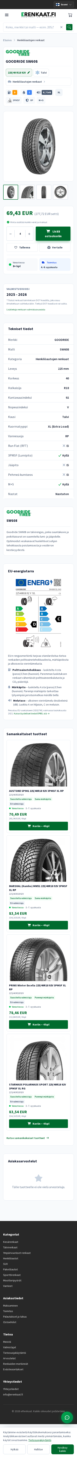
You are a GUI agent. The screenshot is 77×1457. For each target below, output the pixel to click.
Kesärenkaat (10, 1242)
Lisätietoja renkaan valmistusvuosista (26, 309)
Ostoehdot (9, 1322)
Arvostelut (9, 1358)
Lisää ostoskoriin (53, 233)
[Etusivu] (38, 15)
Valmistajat (9, 1347)
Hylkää (14, 1449)
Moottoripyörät (12, 1280)
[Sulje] (61, 27)
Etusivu (7, 40)
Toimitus (8, 1311)
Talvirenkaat (10, 1247)
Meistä (7, 1342)
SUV (5, 1264)
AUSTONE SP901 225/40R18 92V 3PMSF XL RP (36, 791)
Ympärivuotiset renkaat (17, 1253)
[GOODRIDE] (21, 52)
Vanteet (7, 1286)
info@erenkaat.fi (13, 1394)
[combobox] (31, 27)
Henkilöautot (10, 1258)
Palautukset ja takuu (15, 1316)
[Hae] (69, 27)
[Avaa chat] (67, 1417)
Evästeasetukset (13, 1369)
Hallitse (38, 1449)
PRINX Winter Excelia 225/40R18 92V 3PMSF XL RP (37, 987)
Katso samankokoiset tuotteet (26, 1138)
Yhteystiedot (11, 1389)
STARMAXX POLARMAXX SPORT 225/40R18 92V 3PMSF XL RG (37, 1086)
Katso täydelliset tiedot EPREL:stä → (32, 713)
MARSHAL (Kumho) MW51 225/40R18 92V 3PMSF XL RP (38, 888)
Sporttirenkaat (12, 1275)
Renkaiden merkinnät (15, 1364)
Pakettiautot (10, 1269)
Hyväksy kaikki (63, 1449)
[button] (12, 92)
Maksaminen (10, 1305)
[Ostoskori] (70, 14)
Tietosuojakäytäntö (14, 1353)
